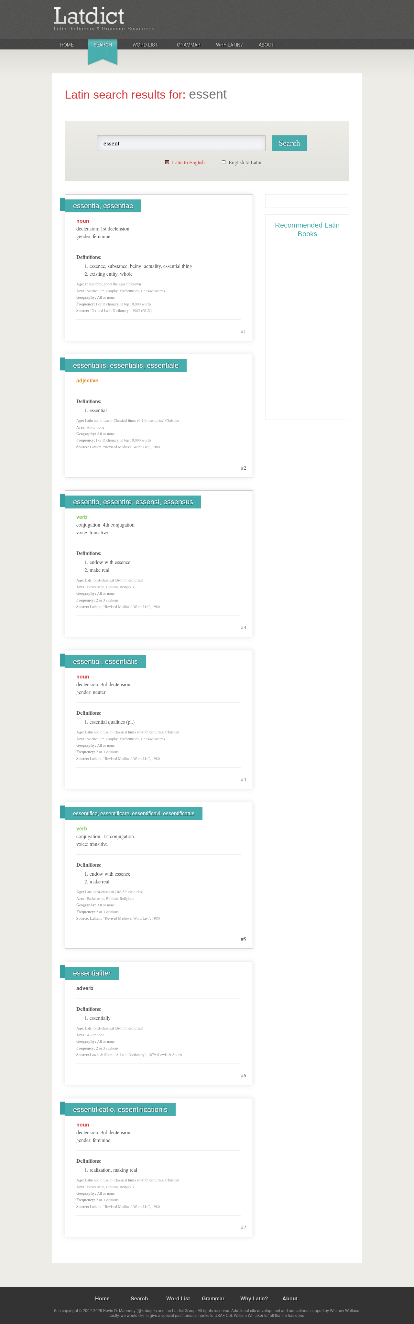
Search (102, 44)
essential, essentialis (105, 661)
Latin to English (188, 162)
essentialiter (92, 973)
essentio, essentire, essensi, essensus (133, 502)
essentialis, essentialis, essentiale (126, 365)
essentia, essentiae (103, 206)
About (266, 44)
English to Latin (245, 162)
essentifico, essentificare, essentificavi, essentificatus (133, 813)
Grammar (189, 44)
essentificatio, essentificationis (120, 1109)
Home (67, 44)
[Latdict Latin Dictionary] (137, 19)
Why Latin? (229, 44)
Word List (145, 44)
